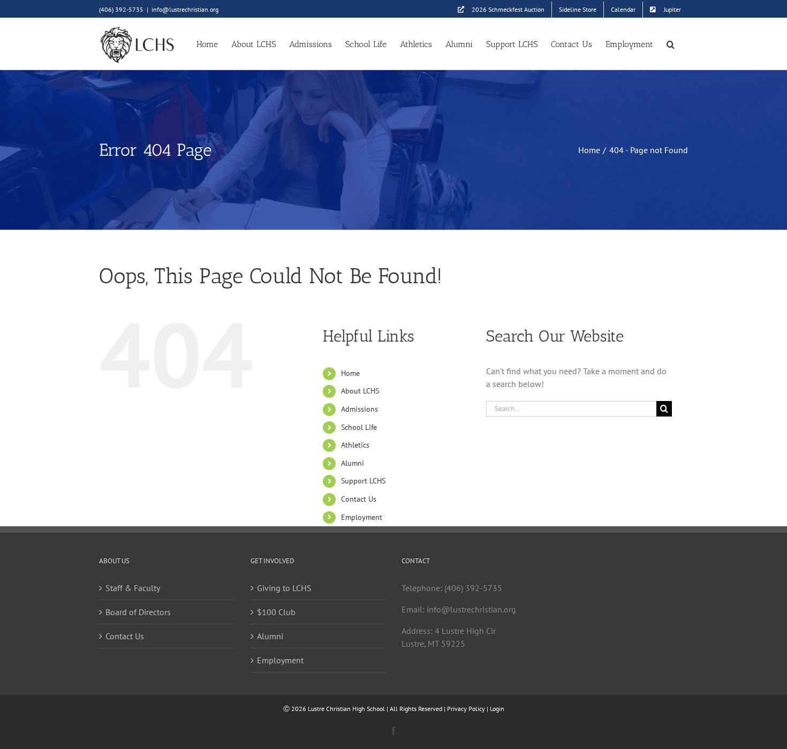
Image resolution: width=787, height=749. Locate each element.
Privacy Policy (466, 709)
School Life (359, 427)
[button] (671, 43)
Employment (361, 517)
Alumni (352, 463)
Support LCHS (363, 481)
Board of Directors (138, 612)
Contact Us (358, 499)
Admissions (359, 409)
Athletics (355, 445)
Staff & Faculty (132, 587)
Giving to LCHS (284, 587)
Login (497, 709)
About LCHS (360, 391)
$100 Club (276, 612)
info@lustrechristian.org (185, 9)
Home (350, 373)
